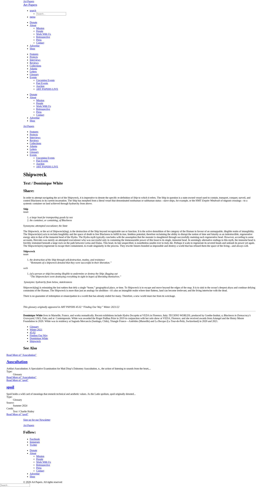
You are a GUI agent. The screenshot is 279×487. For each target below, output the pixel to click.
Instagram (35, 442)
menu (32, 17)
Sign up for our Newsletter (36, 419)
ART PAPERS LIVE (47, 89)
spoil (10, 387)
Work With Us (43, 34)
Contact (40, 42)
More (21, 377)
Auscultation (16, 362)
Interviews (35, 60)
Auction (40, 86)
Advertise (35, 45)
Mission (40, 28)
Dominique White (39, 338)
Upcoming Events (45, 80)
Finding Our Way (39, 335)
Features (34, 54)
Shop (32, 48)
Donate (33, 22)
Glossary (34, 74)
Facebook (35, 439)
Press (38, 39)
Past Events (42, 83)
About (33, 25)
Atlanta (33, 68)
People (39, 31)
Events (33, 77)
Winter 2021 (36, 329)
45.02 (33, 332)
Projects (34, 57)
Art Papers (28, 1)
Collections (35, 65)
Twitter (33, 445)
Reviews (34, 62)
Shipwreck (35, 341)
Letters (33, 71)
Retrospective (43, 37)
